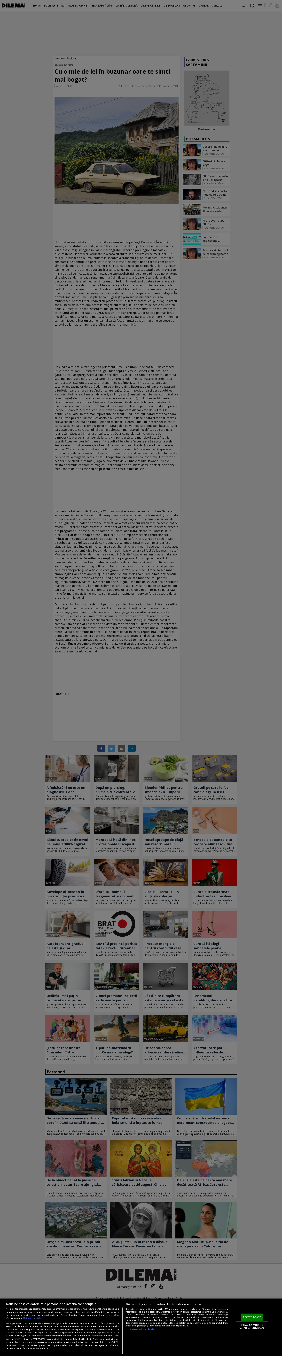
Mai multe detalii (32, 1318)
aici (15, 1338)
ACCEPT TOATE (252, 1317)
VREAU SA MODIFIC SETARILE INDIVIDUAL (252, 1326)
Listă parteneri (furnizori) (139, 1329)
